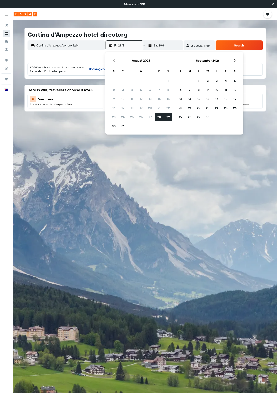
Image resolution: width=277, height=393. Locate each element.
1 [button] (168, 81)
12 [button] (141, 99)
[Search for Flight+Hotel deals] (6, 49)
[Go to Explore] (6, 60)
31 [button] (123, 126)
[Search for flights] (6, 25)
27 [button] (150, 117)
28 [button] (159, 117)
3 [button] (123, 90)
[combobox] (70, 45)
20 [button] (150, 108)
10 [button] (123, 99)
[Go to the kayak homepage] (25, 14)
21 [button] (159, 108)
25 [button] (132, 117)
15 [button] (168, 99)
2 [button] (114, 90)
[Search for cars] (6, 41)
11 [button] (132, 99)
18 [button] (132, 108)
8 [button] (168, 90)
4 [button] (132, 90)
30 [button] (114, 126)
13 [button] (150, 99)
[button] (273, 4)
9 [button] (114, 99)
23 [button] (114, 117)
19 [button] (141, 108)
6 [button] (150, 90)
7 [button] (159, 90)
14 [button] (159, 99)
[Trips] (6, 79)
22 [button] (168, 108)
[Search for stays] (6, 33)
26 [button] (141, 117)
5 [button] (141, 90)
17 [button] (123, 108)
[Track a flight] (6, 68)
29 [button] (168, 117)
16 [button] (113, 108)
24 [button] (123, 117)
